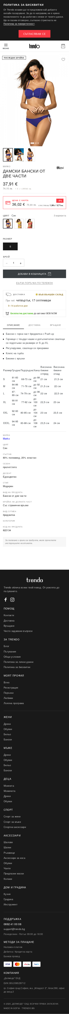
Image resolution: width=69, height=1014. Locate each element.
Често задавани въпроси (18, 631)
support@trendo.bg (14, 929)
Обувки (8, 729)
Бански (8, 739)
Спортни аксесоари (15, 827)
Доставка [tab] (34, 324)
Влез (6, 682)
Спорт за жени (12, 816)
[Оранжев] (30, 223)
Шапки (7, 847)
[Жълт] (19, 223)
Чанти (7, 868)
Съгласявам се (34, 34)
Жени (8, 717)
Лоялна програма (14, 703)
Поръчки (8, 692)
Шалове (8, 842)
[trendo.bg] (34, 46)
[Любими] (63, 59)
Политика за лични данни (18, 662)
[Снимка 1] (8, 154)
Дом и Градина (15, 887)
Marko (6, 438)
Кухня (7, 894)
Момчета (9, 785)
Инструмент (10, 904)
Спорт (8, 809)
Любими (8, 698)
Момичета (9, 791)
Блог (6, 646)
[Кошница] (63, 46)
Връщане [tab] (55, 324)
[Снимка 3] (30, 154)
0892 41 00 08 (12, 924)
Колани (8, 879)
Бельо (7, 734)
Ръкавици (9, 852)
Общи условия (12, 656)
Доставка (9, 620)
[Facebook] (6, 600)
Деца (7, 779)
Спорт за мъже (12, 821)
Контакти (9, 615)
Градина (8, 899)
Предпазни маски (14, 873)
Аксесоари (12, 835)
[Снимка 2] (19, 154)
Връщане (9, 625)
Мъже (8, 748)
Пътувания (10, 651)
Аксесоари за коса (14, 858)
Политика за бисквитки (17, 667)
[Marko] (60, 168)
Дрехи (7, 724)
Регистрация (11, 687)
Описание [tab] (13, 324)
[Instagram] (12, 600)
